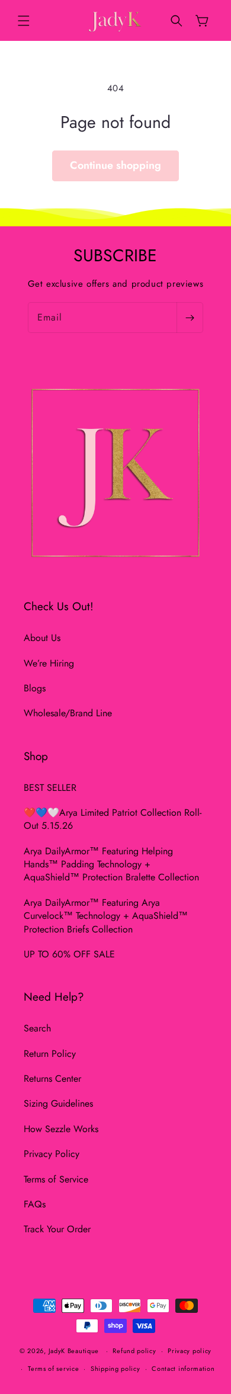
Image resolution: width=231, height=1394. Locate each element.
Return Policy (50, 1053)
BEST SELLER (50, 787)
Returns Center (52, 1078)
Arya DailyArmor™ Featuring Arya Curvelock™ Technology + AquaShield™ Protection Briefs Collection (106, 916)
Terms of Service (56, 1179)
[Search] (176, 21)
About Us (42, 638)
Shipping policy (115, 1368)
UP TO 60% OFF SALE (69, 954)
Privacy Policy (51, 1154)
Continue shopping (115, 165)
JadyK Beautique (74, 1350)
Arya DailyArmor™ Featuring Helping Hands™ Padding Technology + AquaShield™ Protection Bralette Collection (111, 864)
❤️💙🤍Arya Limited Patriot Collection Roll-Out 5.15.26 (112, 819)
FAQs (35, 1204)
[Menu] (24, 21)
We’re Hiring (49, 663)
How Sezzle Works (61, 1129)
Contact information (183, 1368)
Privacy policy (189, 1350)
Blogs (35, 688)
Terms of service (53, 1368)
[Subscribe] (190, 317)
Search (37, 1028)
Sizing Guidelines (58, 1103)
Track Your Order (57, 1229)
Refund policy (134, 1350)
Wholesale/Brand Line (68, 713)
